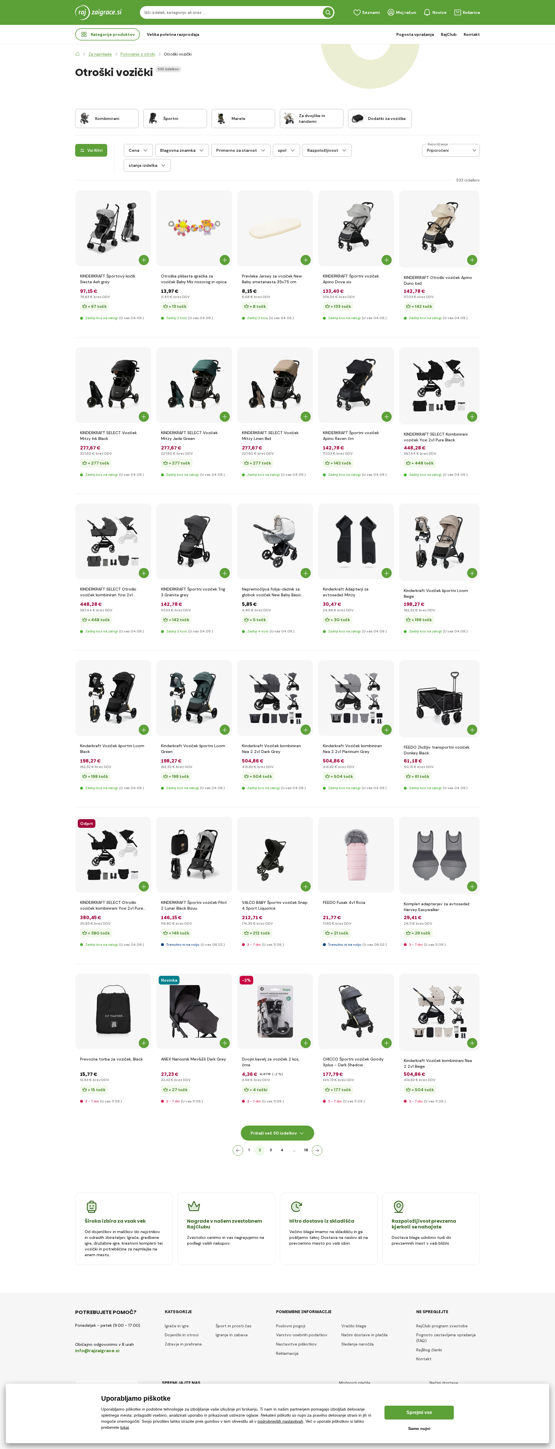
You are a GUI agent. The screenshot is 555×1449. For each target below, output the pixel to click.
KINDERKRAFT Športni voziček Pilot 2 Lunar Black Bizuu (194, 905)
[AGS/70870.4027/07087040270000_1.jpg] (356, 1011)
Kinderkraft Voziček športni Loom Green (193, 748)
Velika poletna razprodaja (173, 34)
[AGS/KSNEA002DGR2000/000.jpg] (275, 698)
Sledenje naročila (357, 1344)
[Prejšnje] (238, 1150)
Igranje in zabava (232, 1334)
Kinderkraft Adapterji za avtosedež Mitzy (346, 591)
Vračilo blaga (353, 1325)
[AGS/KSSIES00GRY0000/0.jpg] (113, 228)
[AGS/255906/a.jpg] (439, 699)
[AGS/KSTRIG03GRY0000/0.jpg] (194, 541)
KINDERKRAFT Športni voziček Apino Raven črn (351, 435)
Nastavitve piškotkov (296, 1344)
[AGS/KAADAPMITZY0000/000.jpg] (356, 541)
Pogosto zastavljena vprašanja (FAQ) (446, 1337)
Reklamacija (287, 1353)
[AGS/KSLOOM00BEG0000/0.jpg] (439, 542)
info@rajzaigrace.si (97, 1351)
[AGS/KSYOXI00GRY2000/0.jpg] (113, 541)
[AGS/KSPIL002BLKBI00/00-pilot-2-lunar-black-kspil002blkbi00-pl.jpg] (194, 854)
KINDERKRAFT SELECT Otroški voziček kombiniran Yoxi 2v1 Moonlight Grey (108, 592)
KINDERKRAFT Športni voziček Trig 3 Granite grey (193, 591)
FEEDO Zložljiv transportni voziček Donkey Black (436, 750)
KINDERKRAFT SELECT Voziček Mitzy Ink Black (108, 435)
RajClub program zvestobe (442, 1325)
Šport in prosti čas (233, 1325)
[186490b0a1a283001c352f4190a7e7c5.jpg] (194, 228)
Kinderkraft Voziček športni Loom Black (112, 748)
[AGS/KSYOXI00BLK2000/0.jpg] (439, 386)
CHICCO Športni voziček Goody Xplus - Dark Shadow (353, 1061)
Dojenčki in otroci (182, 1334)
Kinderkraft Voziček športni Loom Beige (436, 593)
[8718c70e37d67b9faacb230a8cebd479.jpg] (194, 1011)
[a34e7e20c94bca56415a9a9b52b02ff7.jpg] (275, 228)
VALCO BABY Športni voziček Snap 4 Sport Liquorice (275, 905)
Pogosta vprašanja (415, 34)
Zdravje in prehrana (183, 1344)
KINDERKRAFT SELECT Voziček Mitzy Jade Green (189, 435)
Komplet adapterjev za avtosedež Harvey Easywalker (437, 906)
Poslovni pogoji (290, 1325)
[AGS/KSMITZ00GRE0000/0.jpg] (194, 385)
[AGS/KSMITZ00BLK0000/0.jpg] (113, 385)
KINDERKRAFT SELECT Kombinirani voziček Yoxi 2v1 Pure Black (436, 437)
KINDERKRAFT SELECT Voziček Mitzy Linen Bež (270, 435)
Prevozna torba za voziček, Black (111, 1059)
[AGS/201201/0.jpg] (356, 854)
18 (306, 1150)
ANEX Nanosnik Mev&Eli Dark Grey (193, 1059)
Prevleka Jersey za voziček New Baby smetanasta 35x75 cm (272, 278)
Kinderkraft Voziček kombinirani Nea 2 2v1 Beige (438, 1063)
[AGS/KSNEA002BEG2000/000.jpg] (439, 1012)
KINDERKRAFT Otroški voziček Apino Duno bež (438, 280)
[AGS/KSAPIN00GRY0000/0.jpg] (356, 228)
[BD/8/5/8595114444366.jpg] (275, 1011)
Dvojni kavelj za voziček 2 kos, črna (270, 1061)
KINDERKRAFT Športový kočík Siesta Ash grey (107, 278)
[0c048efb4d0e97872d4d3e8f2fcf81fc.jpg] (113, 1011)
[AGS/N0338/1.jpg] (275, 854)
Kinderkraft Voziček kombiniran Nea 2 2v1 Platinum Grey (352, 748)
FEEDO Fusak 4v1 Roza (344, 902)
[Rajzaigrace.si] (77, 54)
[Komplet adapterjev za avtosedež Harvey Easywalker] (439, 855)
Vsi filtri (95, 150)
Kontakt (472, 34)
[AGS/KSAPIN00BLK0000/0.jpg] (356, 385)
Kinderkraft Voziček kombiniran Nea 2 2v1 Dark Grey (271, 748)
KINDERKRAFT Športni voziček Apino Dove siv (351, 278)
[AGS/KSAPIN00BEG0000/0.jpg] (439, 229)
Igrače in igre (177, 1325)
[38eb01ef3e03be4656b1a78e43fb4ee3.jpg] (275, 541)
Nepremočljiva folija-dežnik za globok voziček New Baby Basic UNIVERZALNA (271, 592)
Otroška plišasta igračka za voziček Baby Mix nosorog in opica (194, 278)
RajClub (449, 34)
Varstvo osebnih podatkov (302, 1334)
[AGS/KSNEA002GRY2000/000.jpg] (356, 698)
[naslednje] (317, 1150)
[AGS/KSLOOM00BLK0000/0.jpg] (113, 698)
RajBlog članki (429, 1349)
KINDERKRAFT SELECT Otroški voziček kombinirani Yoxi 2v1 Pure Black (111, 905)
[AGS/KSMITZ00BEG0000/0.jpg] (275, 385)
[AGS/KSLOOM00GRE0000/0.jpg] (194, 698)
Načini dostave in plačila (364, 1334)
